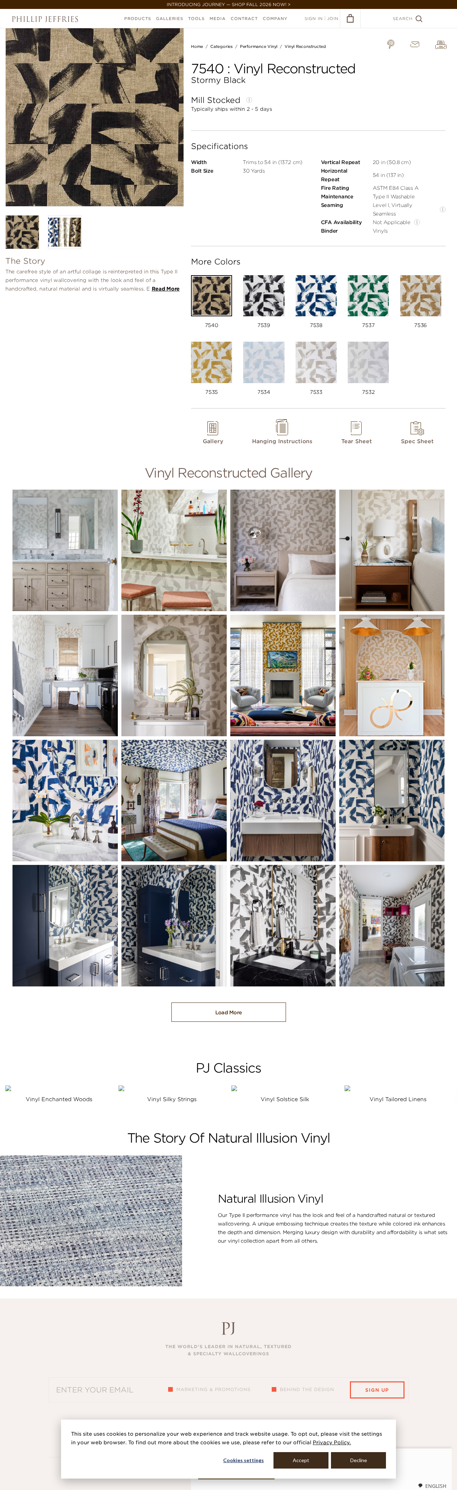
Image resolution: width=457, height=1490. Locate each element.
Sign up (377, 1390)
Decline (358, 1460)
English (435, 1485)
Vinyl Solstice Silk (285, 1099)
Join (332, 18)
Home (197, 46)
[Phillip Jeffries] (45, 19)
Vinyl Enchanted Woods (59, 1099)
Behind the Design (307, 1389)
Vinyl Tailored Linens (398, 1099)
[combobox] (432, 1485)
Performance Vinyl (258, 46)
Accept (301, 1460)
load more (228, 1012)
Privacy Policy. (332, 1442)
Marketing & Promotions (213, 1389)
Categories (221, 46)
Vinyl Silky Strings (172, 1099)
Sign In (314, 18)
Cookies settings (243, 1460)
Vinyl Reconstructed (305, 46)
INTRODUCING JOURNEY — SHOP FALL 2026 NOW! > (229, 4)
